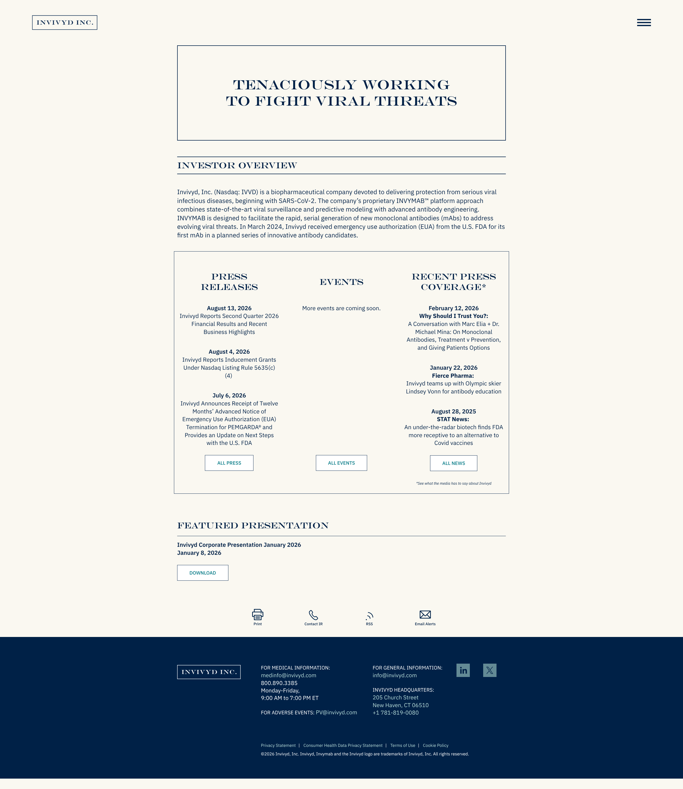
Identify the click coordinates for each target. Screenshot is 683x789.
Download (202, 573)
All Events (341, 463)
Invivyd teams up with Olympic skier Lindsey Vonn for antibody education (454, 387)
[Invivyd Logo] (209, 682)
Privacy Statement (278, 745)
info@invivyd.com (395, 675)
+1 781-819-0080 (396, 712)
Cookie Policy (435, 745)
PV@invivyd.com (336, 712)
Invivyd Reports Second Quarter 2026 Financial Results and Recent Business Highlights (229, 324)
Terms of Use (402, 745)
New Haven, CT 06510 (401, 705)
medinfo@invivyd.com (288, 675)
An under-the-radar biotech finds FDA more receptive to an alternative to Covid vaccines (453, 435)
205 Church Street (396, 697)
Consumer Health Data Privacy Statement (343, 745)
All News (453, 463)
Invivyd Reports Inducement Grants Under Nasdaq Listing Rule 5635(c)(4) (229, 367)
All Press (229, 463)
